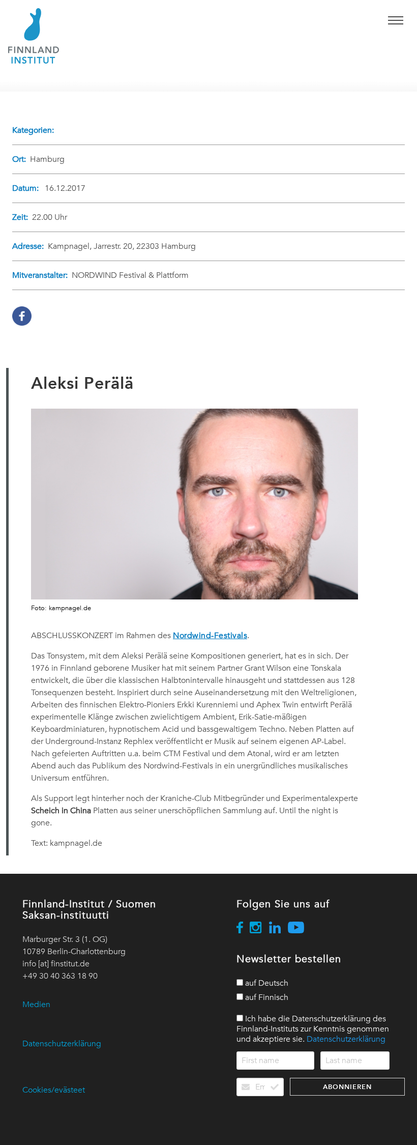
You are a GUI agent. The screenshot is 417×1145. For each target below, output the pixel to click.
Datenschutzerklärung (61, 1044)
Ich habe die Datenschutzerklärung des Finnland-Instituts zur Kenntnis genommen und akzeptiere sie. (312, 1029)
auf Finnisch (265, 997)
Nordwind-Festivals (210, 636)
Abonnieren (347, 1087)
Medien (36, 1004)
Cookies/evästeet (53, 1090)
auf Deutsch (265, 983)
